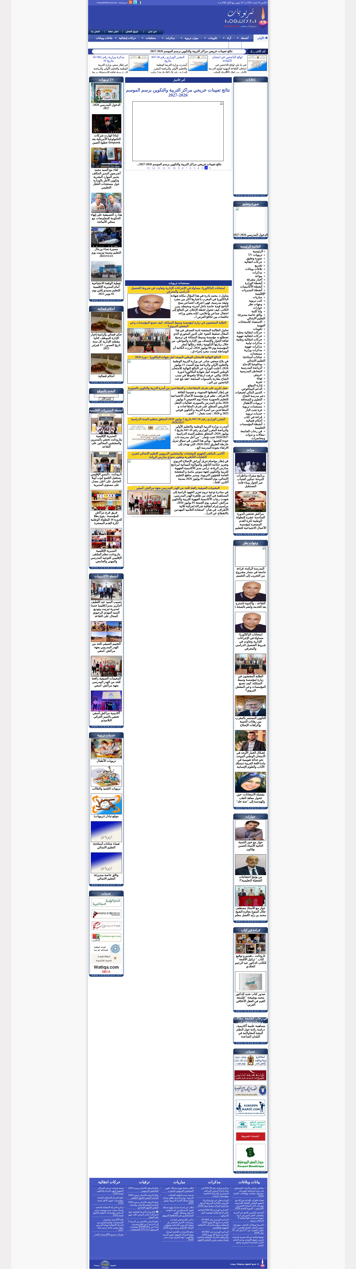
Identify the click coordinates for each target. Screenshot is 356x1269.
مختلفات (151, 38)
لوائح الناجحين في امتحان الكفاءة (227, 59)
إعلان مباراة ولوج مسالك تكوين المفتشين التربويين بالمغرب (179, 1189)
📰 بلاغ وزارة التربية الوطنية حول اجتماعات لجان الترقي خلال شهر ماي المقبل (143, 1215)
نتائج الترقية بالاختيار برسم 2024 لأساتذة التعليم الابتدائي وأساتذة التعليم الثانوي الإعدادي (143, 1205)
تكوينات (212, 38)
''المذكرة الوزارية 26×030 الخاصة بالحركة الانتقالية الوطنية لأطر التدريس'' (213, 1213)
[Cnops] (250, 1129)
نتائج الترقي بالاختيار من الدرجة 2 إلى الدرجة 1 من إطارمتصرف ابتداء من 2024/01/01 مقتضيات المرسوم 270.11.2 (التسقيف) (143, 1225)
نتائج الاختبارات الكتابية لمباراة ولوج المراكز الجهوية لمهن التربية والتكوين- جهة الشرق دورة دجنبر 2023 (178, 1236)
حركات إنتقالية (127, 38)
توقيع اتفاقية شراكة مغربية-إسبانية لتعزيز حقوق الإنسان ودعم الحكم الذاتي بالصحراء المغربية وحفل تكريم (248, 1241)
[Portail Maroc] (250, 1114)
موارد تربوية (191, 38)
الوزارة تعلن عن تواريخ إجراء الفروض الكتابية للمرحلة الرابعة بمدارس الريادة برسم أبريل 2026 (213, 1203)
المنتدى (235, 45)
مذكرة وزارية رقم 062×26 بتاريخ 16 (108, 59)
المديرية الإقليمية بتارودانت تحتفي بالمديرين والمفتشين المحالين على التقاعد (186, 51)
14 (153, 178)
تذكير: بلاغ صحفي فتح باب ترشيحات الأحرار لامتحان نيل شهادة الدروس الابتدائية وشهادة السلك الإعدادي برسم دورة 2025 (178, 1223)
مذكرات (170, 38)
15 (148, 178)
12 (164, 178)
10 (174, 178)
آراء (229, 38)
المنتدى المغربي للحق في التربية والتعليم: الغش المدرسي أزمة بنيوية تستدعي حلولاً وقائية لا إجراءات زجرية (249, 1216)
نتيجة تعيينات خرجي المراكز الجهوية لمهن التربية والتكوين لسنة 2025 (110, 1191)
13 (158, 178)
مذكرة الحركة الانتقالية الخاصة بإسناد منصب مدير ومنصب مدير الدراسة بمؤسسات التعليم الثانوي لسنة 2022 (108, 1211)
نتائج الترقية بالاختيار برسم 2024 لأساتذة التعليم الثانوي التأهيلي (143, 1196)
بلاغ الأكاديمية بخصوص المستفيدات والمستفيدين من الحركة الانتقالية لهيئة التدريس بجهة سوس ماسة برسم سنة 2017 (109, 1225)
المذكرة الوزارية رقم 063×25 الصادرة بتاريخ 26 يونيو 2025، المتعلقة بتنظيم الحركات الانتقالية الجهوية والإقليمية (213, 1223)
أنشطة (244, 38)
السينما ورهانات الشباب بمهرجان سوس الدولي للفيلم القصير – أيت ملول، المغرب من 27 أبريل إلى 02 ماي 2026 (248, 1229)
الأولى (260, 38)
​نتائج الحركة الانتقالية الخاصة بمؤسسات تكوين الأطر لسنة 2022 (110, 1200)
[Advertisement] (155, 17)
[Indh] (106, 907)
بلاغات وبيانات (104, 38)
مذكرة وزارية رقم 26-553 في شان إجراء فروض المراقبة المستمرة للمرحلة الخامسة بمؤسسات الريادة (215, 1192)
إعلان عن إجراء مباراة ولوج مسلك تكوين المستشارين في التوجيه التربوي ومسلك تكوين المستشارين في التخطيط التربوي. (178, 1211)
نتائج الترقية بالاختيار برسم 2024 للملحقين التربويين (143, 1189)
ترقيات (247, 45)
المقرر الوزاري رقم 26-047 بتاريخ (167, 59)
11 (169, 178)
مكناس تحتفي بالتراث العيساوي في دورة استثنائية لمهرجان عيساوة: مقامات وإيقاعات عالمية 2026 (248, 1192)
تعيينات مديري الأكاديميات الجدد (109, 1234)
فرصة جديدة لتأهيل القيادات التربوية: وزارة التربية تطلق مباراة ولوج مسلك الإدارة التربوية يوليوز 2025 (178, 1199)
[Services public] (250, 1141)
